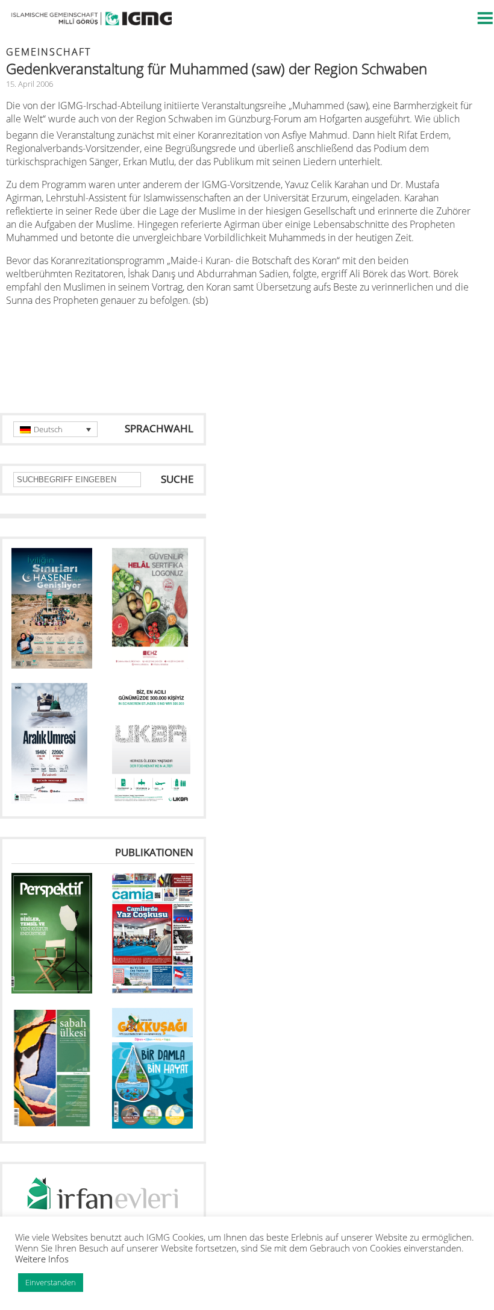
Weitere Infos (42, 1259)
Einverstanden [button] (50, 1282)
